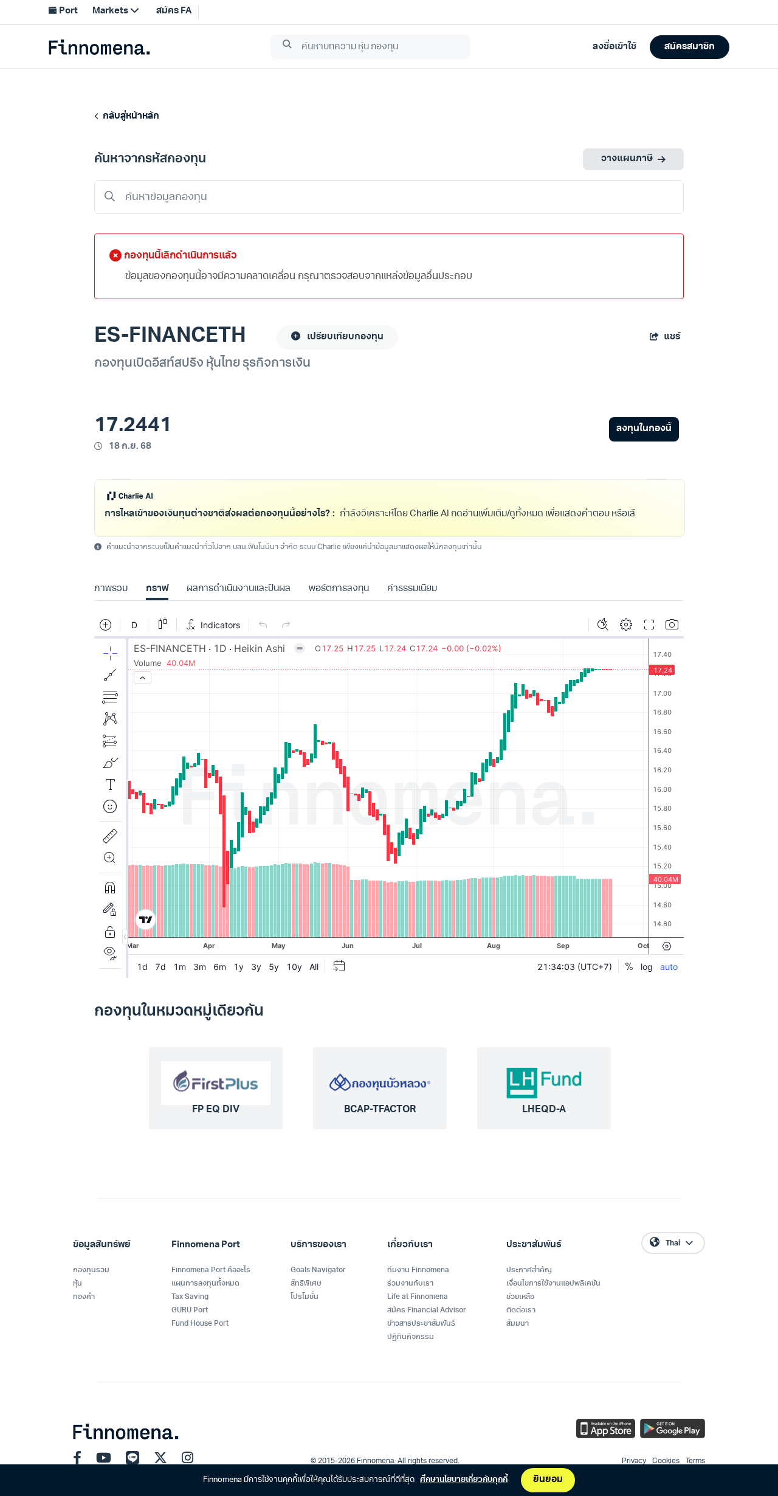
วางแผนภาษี (627, 159)
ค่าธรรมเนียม (412, 604)
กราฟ (157, 604)
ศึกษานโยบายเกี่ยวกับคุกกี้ (464, 1480)
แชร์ (672, 337)
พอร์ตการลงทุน (339, 604)
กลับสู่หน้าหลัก (129, 116)
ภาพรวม (111, 604)
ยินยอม (548, 1479)
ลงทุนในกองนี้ (644, 429)
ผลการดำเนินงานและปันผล (238, 604)
